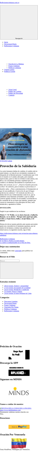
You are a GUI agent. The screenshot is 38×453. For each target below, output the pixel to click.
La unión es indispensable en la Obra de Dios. (15, 242)
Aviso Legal (12, 89)
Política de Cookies (14, 91)
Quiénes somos (9, 69)
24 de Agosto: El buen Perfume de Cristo (17, 293)
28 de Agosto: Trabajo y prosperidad (16, 286)
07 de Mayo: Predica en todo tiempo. (12, 241)
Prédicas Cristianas (14, 68)
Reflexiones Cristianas (7, 239)
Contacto (11, 95)
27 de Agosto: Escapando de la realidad (17, 288)
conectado (18, 251)
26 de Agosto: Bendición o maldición (16, 289)
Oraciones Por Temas (11, 307)
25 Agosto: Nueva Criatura (13, 291)
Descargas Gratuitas (10, 301)
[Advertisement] (19, 112)
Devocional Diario (10, 44)
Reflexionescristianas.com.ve (9, 2)
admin (10, 161)
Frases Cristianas (14, 66)
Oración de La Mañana (16, 64)
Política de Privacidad (15, 93)
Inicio (6, 42)
